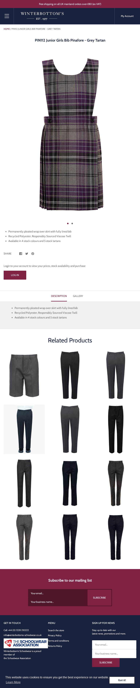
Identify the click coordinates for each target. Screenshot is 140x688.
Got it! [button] (122, 680)
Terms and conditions (58, 640)
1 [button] (68, 223)
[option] (70, 135)
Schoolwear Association (19, 658)
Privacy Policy (55, 635)
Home (7, 29)
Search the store (56, 630)
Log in (15, 275)
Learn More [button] (13, 682)
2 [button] (72, 223)
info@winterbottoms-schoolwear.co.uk (23, 635)
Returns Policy (55, 645)
